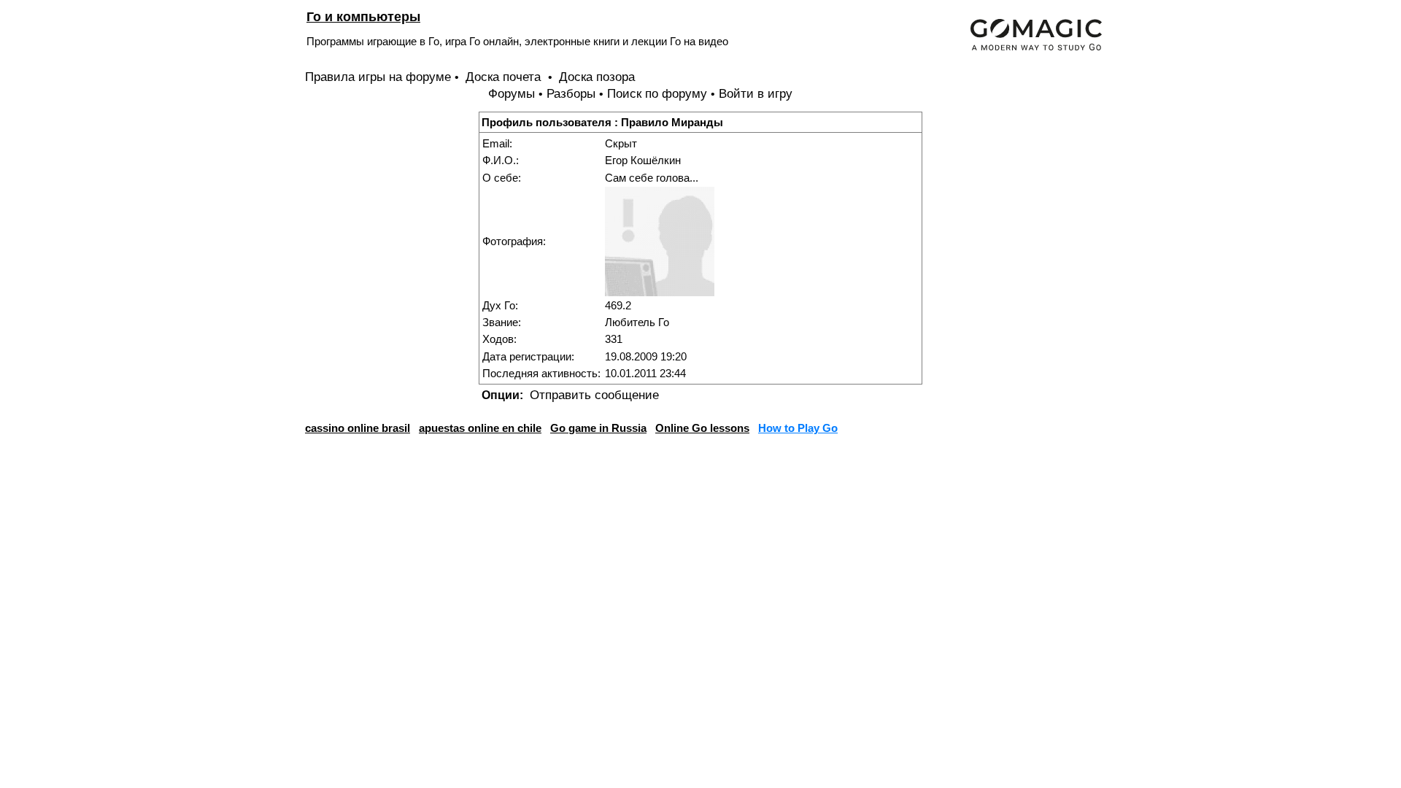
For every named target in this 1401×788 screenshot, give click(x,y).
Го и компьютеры (363, 16)
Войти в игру (755, 94)
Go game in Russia (598, 428)
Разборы (571, 94)
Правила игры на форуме (378, 77)
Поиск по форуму (657, 94)
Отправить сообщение (594, 395)
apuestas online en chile (480, 428)
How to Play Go (798, 428)
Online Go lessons (702, 428)
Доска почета (505, 77)
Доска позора (597, 77)
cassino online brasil (357, 428)
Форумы (511, 94)
